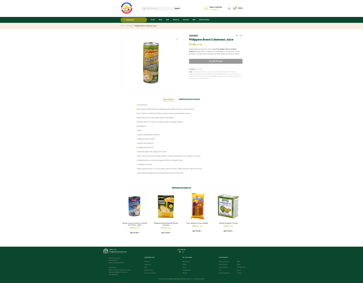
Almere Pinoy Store (175, 279)
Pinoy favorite (233, 74)
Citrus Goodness (216, 72)
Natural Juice (202, 74)
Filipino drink (226, 72)
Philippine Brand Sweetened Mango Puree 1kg (166, 224)
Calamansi (196, 72)
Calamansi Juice (205, 72)
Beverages (129, 26)
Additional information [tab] (189, 99)
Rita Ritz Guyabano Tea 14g (228, 223)
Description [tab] (168, 99)
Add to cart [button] (134, 232)
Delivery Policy (204, 19)
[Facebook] (180, 252)
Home (153, 19)
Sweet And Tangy (226, 76)
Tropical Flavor (193, 78)
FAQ (194, 19)
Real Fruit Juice (201, 76)
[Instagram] (183, 252)
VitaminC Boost (204, 78)
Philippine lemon (223, 74)
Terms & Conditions (199, 279)
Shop (160, 19)
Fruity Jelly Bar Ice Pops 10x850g (197, 223)
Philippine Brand (212, 74)
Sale (167, 19)
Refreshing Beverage (213, 76)
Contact (186, 19)
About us (176, 19)
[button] (177, 39)
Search (177, 8)
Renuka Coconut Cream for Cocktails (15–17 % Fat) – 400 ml (134, 224)
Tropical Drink (236, 76)
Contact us (214, 10)
